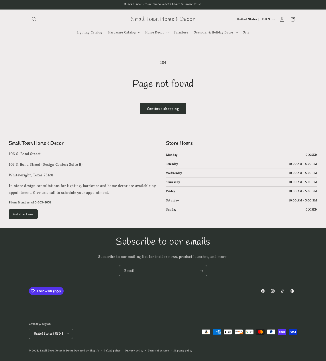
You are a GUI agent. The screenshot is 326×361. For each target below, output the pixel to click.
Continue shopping (163, 108)
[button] (34, 19)
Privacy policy (134, 350)
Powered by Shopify (86, 350)
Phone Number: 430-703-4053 (30, 202)
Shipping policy (182, 350)
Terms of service (158, 350)
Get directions (23, 214)
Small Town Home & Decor (56, 350)
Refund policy (112, 350)
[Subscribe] (201, 271)
